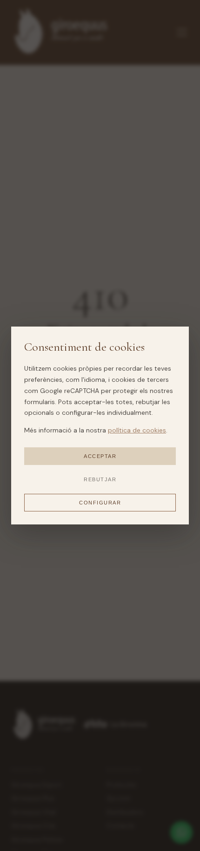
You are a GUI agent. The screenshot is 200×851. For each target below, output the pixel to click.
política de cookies (137, 430)
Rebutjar (100, 479)
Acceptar (100, 456)
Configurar (100, 502)
